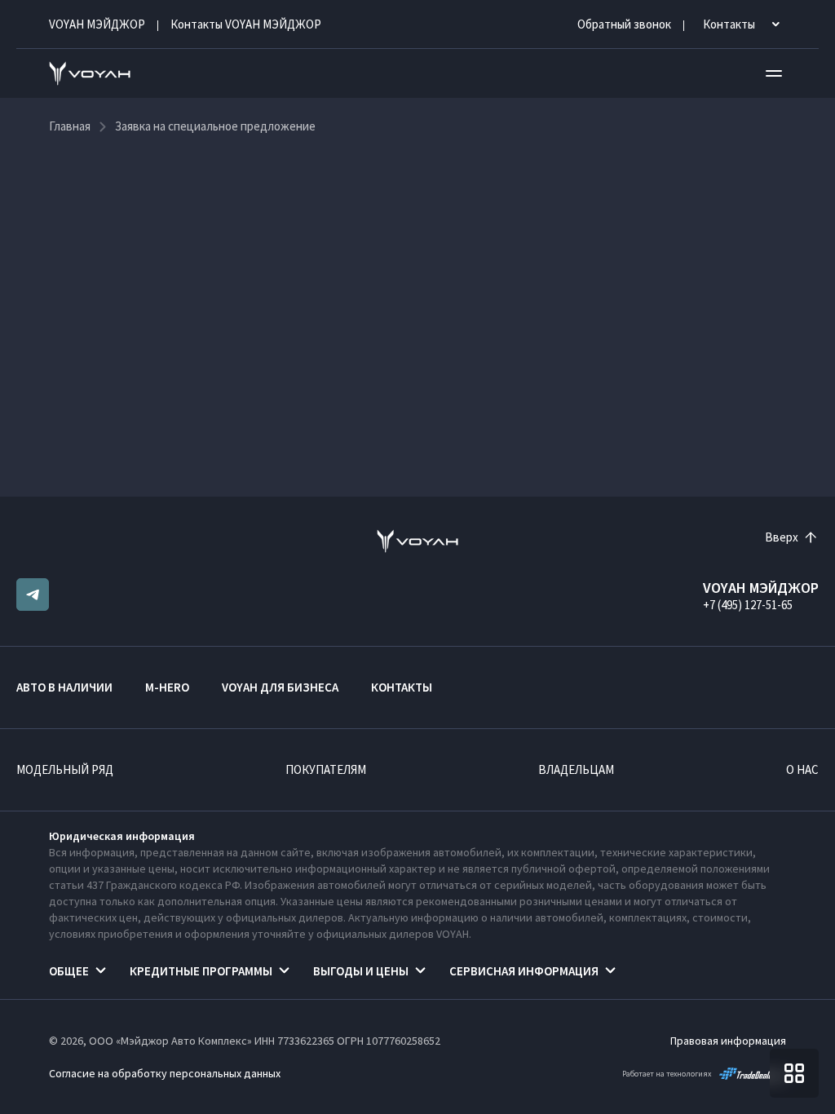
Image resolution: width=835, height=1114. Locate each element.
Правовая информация (728, 1040)
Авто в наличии (64, 687)
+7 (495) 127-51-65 (748, 604)
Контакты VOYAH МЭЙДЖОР (245, 24)
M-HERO (167, 687)
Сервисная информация (524, 971)
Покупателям (325, 769)
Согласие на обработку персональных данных (165, 1073)
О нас (802, 769)
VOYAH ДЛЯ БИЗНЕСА (280, 687)
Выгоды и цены (361, 971)
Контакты (401, 687)
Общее (69, 971)
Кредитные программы (201, 971)
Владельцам (576, 769)
